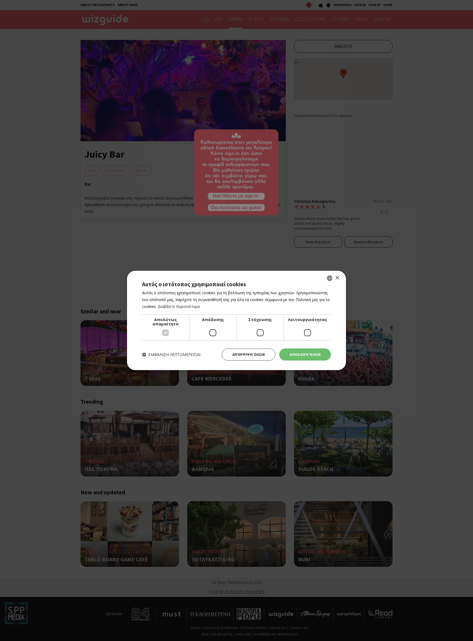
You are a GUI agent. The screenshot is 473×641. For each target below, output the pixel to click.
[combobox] (329, 278)
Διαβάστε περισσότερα (179, 306)
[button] (171, 354)
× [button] (337, 278)
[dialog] (236, 320)
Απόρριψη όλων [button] (248, 354)
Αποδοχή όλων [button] (305, 354)
